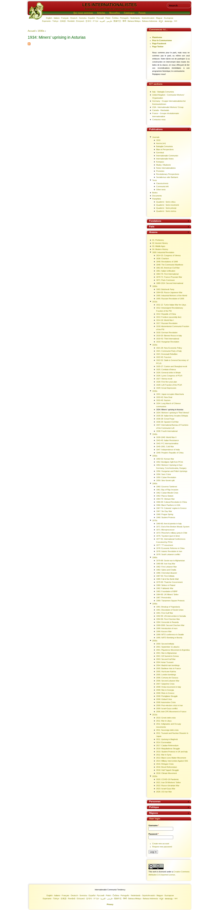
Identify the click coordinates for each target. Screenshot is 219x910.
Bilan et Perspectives (165, 149)
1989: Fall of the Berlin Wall (167, 579)
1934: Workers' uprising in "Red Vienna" (172, 413)
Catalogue (129, 13)
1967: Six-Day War (164, 511)
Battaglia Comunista (164, 146)
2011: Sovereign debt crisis (167, 730)
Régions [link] (153, 813)
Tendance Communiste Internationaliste (109, 9)
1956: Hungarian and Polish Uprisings (171, 471)
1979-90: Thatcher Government (169, 582)
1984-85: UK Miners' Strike (167, 594)
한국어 (88, 21)
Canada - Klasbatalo (160, 110)
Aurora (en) (161, 143)
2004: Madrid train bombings (168, 665)
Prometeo (160, 171)
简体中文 (117, 21)
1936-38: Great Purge (165, 419)
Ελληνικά (80, 21)
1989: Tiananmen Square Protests (170, 601)
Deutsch (73, 18)
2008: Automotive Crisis (166, 702)
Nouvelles (114, 13)
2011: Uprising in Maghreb (167, 739)
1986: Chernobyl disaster (166, 573)
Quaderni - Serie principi (166, 208)
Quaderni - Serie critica (165, 202)
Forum (142, 13)
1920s (154, 345)
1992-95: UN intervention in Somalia (171, 616)
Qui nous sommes (83, 13)
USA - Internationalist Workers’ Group (167, 107)
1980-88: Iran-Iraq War (165, 564)
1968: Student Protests (165, 517)
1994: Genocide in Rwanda (167, 622)
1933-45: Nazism (163, 400)
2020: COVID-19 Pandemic (167, 779)
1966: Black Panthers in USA (168, 505)
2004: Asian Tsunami (164, 662)
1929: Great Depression (166, 388)
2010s (154, 715)
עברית (95, 21)
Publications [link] (156, 129)
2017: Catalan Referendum (167, 745)
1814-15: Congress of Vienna (168, 255)
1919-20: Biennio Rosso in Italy (169, 336)
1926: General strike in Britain (168, 373)
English (49, 18)
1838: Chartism (162, 259)
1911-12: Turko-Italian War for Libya (171, 305)
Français (65, 18)
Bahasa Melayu (134, 21)
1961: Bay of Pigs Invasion (167, 490)
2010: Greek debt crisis (166, 718)
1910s (154, 302)
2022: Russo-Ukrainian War (167, 786)
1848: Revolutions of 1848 (167, 262)
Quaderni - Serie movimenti (167, 205)
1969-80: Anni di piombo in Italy (169, 524)
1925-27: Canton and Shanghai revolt (171, 366)
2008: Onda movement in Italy (168, 687)
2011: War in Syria (163, 755)
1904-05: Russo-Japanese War (169, 292)
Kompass (160, 162)
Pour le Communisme (162, 40)
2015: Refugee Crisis (165, 764)
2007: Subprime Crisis (165, 684)
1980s (154, 557)
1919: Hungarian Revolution (167, 342)
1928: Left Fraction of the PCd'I (169, 385)
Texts (154, 180)
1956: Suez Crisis (163, 474)
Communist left (162, 186)
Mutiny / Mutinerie (163, 165)
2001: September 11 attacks (167, 647)
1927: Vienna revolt (164, 379)
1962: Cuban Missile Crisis (167, 493)
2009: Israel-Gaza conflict (167, 708)
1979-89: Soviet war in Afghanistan (170, 561)
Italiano (57, 18)
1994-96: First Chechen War (168, 619)
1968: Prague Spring (164, 514)
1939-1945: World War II (166, 437)
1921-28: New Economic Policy (169, 348)
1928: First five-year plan (166, 382)
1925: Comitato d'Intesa (166, 369)
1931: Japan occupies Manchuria (170, 394)
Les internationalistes (109, 4)
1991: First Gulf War (164, 613)
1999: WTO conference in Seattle (170, 634)
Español (91, 18)
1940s (154, 434)
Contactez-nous (159, 119)
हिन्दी (124, 21)
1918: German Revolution (166, 332)
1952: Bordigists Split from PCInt (169, 462)
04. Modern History (160, 249)
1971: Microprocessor (165, 530)
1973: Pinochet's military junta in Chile (171, 533)
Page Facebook (159, 43)
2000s (154, 641)
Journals (155, 137)
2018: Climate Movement (166, 773)
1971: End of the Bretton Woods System (172, 527)
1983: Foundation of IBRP (166, 591)
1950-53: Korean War (165, 459)
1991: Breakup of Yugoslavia (168, 607)
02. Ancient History (160, 243)
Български (168, 18)
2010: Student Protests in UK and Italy (172, 752)
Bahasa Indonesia (149, 21)
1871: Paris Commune (165, 280)
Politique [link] (154, 807)
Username (154, 825)
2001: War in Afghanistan (166, 653)
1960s (154, 483)
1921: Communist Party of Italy (169, 351)
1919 (158, 140)
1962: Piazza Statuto (164, 496)
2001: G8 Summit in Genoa (167, 656)
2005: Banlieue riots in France (168, 668)
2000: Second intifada (165, 644)
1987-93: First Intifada (165, 576)
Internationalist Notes (165, 159)
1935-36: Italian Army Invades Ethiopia (172, 416)
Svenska (82, 18)
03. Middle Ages (158, 246)
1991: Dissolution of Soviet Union (169, 610)
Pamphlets (156, 199)
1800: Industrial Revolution (163, 252)
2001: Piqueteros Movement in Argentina (173, 650)
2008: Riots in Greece (165, 693)
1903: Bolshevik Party (165, 289)
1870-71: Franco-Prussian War (169, 277)
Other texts (161, 190)
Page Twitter (157, 47)
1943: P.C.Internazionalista (167, 443)
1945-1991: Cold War (165, 446)
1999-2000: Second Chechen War (170, 625)
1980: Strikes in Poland (165, 585)
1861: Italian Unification (165, 271)
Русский (100, 18)
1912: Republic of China (166, 314)
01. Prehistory (158, 240)
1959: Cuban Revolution (166, 477)
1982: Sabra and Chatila (166, 570)
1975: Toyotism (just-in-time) (168, 536)
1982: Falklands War (164, 588)
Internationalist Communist (167, 156)
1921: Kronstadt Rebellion (166, 354)
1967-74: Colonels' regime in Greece (171, 508)
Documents (157, 196)
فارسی (109, 21)
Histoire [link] (153, 232)
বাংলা (175, 21)
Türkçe (55, 21)
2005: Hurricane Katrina (166, 671)
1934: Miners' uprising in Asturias (169, 410)
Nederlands (135, 18)
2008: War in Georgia (165, 690)
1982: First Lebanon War (166, 567)
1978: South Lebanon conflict (168, 554)
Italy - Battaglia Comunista (163, 92)
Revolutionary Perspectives (167, 174)
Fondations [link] (155, 221)
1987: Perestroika (163, 598)
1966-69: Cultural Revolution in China (171, 502)
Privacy (110, 904)
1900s (154, 286)
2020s (154, 776)
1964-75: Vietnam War (165, 499)
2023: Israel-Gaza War (165, 789)
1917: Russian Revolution (166, 323)
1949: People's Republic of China (169, 453)
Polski (107, 18)
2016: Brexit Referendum (166, 767)
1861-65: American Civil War (168, 268)
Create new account (160, 844)
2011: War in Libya (163, 721)
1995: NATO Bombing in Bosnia (169, 638)
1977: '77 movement (164, 545)
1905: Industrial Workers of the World (171, 295)
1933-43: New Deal (164, 397)
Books (155, 193)
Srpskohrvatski (148, 18)
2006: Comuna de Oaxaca (167, 678)
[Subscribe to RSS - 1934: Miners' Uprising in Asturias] (29, 44)
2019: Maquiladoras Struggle (168, 749)
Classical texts (162, 183)
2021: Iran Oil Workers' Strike (168, 782)
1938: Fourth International (166, 431)
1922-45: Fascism (163, 357)
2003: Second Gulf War (166, 659)
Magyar (159, 18)
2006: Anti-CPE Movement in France (171, 712)
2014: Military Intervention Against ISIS (172, 761)
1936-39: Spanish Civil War (167, 422)
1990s (154, 604)
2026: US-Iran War (164, 792)
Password (154, 834)
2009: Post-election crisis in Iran (169, 705)
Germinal (160, 153)
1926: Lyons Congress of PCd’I (169, 376)
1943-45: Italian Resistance (167, 440)
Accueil (31, 30)
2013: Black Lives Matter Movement (171, 758)
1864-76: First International (167, 274)
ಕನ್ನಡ (161, 21)
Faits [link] (151, 227)
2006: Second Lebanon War (167, 681)
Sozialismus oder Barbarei (167, 177)
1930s (41, 30)
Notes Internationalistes (166, 168)
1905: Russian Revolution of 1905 (170, 299)
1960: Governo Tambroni (166, 487)
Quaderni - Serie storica (166, 211)
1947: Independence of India (168, 450)
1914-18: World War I (165, 320)
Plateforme (157, 37)
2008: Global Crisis (164, 699)
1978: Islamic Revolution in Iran (169, 551)
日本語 (63, 21)
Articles (101, 13)
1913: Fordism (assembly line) (168, 317)
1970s (154, 520)
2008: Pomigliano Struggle (167, 696)
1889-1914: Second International (169, 283)
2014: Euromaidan (163, 742)
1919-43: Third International (167, 339)
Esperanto (46, 21)
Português (124, 18)
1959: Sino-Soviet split (165, 480)
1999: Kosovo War (164, 631)
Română (70, 21)
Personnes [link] (154, 802)
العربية (102, 21)
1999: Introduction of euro (166, 628)
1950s (154, 456)
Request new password (162, 847)
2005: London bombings (166, 675)
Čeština (115, 18)
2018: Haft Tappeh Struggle (167, 770)
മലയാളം (168, 21)
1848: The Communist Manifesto (169, 265)
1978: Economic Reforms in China (170, 548)
